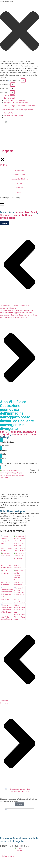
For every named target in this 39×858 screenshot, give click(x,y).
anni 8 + (4, 431)
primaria (16, 431)
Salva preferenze (8, 110)
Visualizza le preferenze (26, 106)
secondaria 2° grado (24, 434)
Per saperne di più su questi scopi (16, 103)
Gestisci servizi (9, 98)
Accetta (4, 106)
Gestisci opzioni (9, 96)
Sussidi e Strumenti (12, 215)
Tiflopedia (7, 151)
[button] (19, 31)
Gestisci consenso (8, 856)
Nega (13, 106)
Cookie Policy (9, 113)
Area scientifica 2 (26, 212)
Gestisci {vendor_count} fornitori (15, 100)
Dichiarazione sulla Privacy (13, 115)
